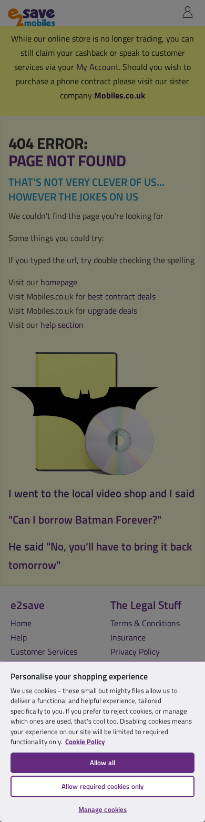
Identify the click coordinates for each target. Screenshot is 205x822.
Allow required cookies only (103, 786)
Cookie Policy (85, 741)
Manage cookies (102, 809)
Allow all (102, 762)
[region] (102, 741)
